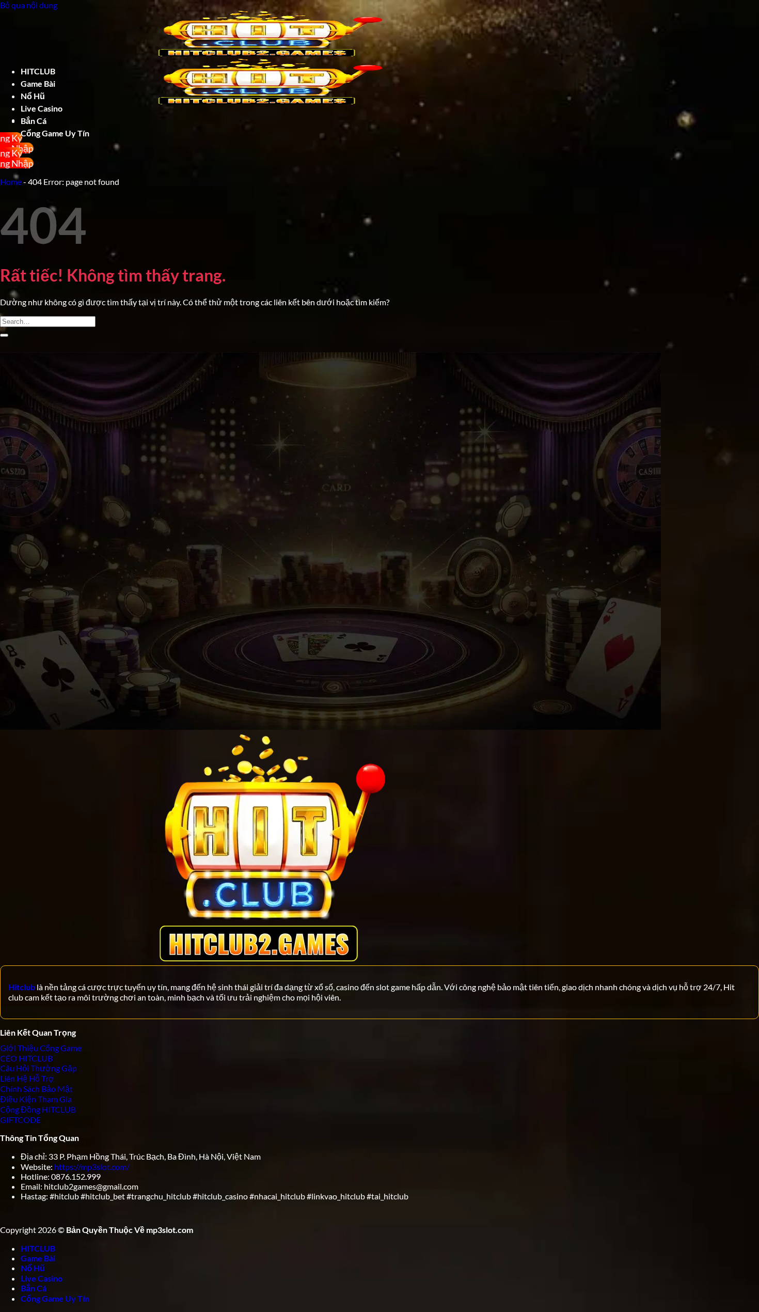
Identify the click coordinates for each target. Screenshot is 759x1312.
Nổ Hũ (33, 96)
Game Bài (38, 83)
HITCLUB (38, 71)
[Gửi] (4, 335)
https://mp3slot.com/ (92, 1167)
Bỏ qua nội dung (28, 5)
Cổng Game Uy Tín (55, 1298)
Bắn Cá (33, 121)
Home (11, 181)
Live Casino (41, 108)
